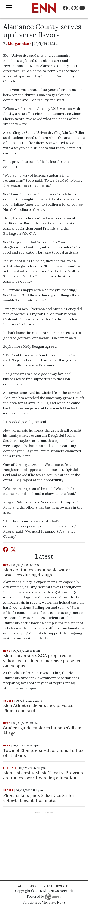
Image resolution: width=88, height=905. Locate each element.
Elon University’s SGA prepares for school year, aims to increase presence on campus (42, 660)
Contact (46, 886)
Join (33, 886)
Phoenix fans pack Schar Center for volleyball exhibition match (39, 797)
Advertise (62, 886)
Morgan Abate (19, 43)
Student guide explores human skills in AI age (42, 730)
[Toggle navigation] (9, 8)
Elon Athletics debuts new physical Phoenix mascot (38, 708)
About (22, 886)
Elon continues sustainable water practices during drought (36, 572)
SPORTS (8, 700)
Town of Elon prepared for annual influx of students (43, 753)
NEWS (6, 565)
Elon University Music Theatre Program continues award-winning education (43, 775)
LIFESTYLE (9, 768)
